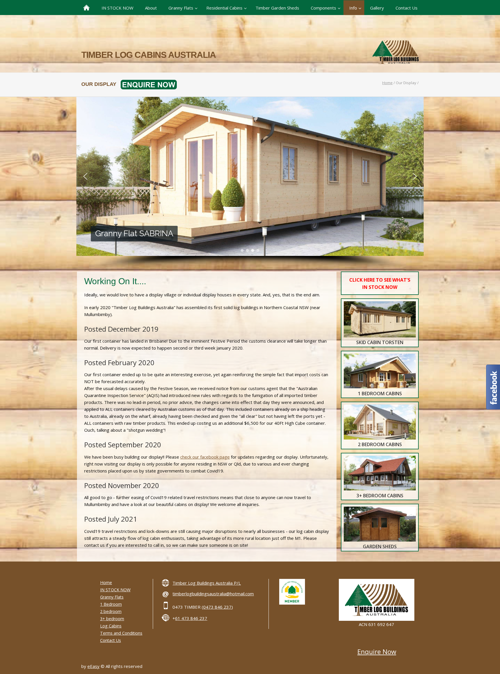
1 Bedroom (111, 604)
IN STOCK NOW (115, 589)
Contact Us (110, 640)
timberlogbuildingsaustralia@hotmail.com (213, 594)
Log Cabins (111, 626)
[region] (250, 184)
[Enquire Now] (146, 84)
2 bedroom (111, 611)
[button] (85, 176)
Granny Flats (112, 597)
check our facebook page (205, 457)
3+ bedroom (112, 618)
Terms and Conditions (121, 633)
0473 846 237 (217, 607)
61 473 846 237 (191, 618)
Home (387, 82)
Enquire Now (376, 651)
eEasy (93, 666)
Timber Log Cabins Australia (148, 55)
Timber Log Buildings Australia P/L (206, 583)
